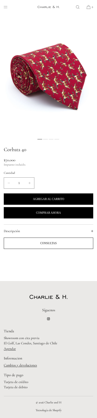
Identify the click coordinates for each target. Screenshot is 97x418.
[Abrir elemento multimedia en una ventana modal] (48, 75)
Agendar (10, 348)
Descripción (12, 231)
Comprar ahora (48, 212)
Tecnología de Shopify (49, 410)
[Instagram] (48, 319)
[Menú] (9, 7)
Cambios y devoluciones (20, 365)
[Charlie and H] (48, 7)
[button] (78, 7)
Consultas (48, 243)
